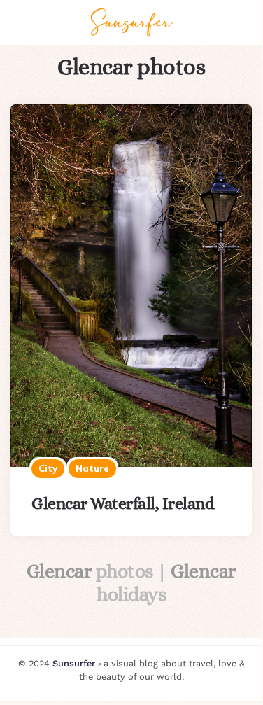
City (47, 468)
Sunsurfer (73, 663)
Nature (92, 468)
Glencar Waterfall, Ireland (122, 503)
